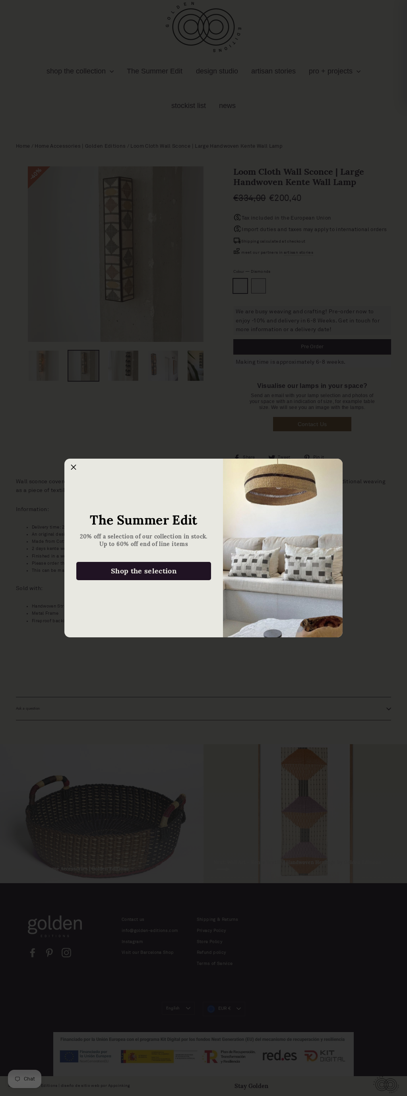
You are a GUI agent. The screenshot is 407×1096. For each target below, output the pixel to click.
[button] (73, 468)
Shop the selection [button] (143, 570)
